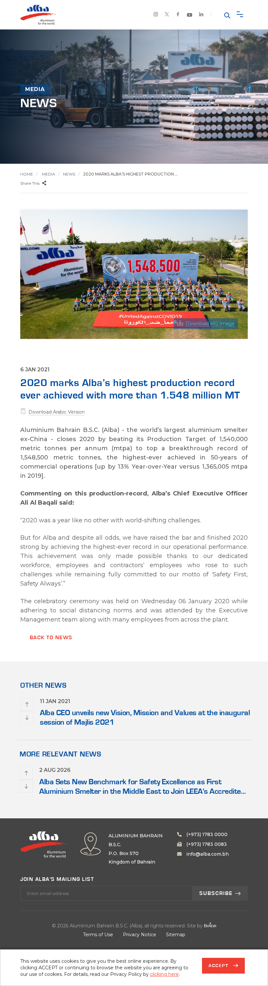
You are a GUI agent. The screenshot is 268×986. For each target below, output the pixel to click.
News (69, 174)
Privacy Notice (139, 935)
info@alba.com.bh (207, 854)
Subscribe (216, 893)
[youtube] (189, 15)
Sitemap (175, 935)
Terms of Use (98, 935)
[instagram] (156, 15)
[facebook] (178, 15)
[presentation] (26, 704)
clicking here (164, 974)
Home (26, 174)
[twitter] (167, 15)
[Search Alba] (226, 14)
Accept (219, 965)
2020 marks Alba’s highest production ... (130, 174)
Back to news (51, 637)
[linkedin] (201, 15)
